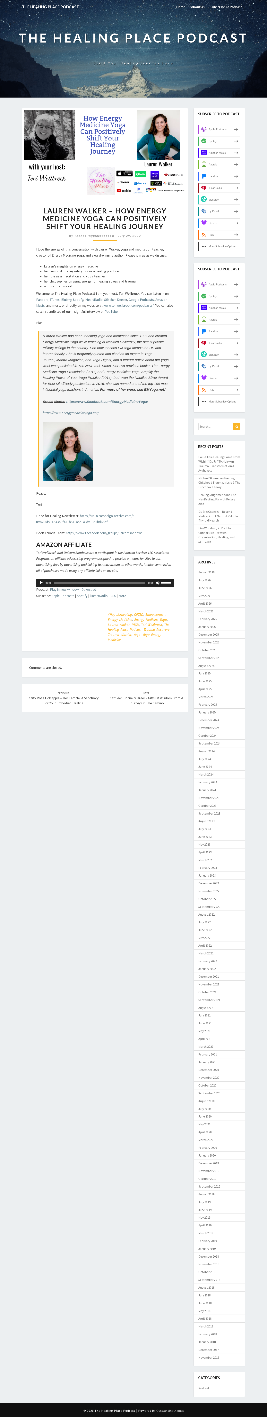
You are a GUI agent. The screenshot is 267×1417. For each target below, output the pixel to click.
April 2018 (205, 1318)
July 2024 (204, 759)
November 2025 (208, 642)
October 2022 (207, 899)
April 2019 (205, 1225)
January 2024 (207, 790)
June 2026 (205, 588)
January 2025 (207, 712)
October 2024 (207, 735)
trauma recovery (156, 629)
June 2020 (205, 1116)
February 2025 (207, 704)
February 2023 (207, 868)
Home (180, 7)
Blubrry (66, 299)
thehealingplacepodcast (94, 235)
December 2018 (208, 1256)
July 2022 (204, 922)
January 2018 (207, 1342)
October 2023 (207, 806)
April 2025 (205, 689)
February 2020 (207, 1148)
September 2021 (209, 1000)
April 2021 (205, 1039)
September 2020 (209, 1093)
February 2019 (207, 1241)
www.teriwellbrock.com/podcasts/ (128, 305)
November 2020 (208, 1077)
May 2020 (204, 1124)
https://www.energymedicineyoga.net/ (71, 412)
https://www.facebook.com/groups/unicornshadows (104, 533)
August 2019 (206, 1194)
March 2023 (205, 860)
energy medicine (120, 619)
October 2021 (207, 992)
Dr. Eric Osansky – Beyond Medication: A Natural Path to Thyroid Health (218, 516)
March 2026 (205, 611)
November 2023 (208, 798)
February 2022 (207, 961)
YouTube (111, 311)
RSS (113, 595)
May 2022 (204, 938)
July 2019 (204, 1202)
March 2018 (205, 1326)
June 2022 (205, 930)
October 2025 (207, 650)
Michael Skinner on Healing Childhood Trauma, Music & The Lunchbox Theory (219, 482)
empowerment (156, 614)
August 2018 (206, 1287)
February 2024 (207, 782)
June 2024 (205, 766)
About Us (198, 7)
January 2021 (207, 1062)
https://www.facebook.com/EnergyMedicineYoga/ (107, 402)
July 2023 (204, 829)
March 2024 (205, 774)
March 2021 (205, 1046)
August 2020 (206, 1101)
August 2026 (206, 572)
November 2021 (208, 984)
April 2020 (205, 1132)
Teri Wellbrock (151, 624)
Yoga (137, 634)
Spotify (78, 299)
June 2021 (205, 1023)
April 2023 (205, 852)
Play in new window (64, 589)
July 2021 (204, 1015)
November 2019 (208, 1171)
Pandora (42, 299)
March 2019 (205, 1233)
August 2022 (206, 914)
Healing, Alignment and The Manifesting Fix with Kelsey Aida (217, 499)
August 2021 (206, 1008)
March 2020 (205, 1140)
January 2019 (207, 1249)
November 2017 (208, 1357)
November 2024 (208, 728)
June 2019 (205, 1210)
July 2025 (204, 673)
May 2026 (204, 596)
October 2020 (207, 1085)
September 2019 (209, 1186)
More (122, 595)
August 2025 (206, 666)
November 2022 (208, 891)
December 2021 (208, 976)
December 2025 (208, 634)
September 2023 (209, 813)
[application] (105, 583)
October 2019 (207, 1179)
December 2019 (208, 1163)
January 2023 (207, 875)
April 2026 (205, 603)
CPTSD (138, 614)
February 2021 (207, 1054)
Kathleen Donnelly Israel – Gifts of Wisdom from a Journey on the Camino (146, 698)
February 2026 (207, 619)
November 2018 (208, 1264)
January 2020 (207, 1155)
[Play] (41, 583)
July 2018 (204, 1295)
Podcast (203, 1388)
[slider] (166, 582)
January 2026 (207, 627)
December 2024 (208, 720)
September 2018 (209, 1280)
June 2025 (205, 681)
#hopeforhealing (120, 614)
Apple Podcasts (63, 595)
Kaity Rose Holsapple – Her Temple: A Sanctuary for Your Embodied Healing (63, 698)
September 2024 (209, 743)
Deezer (122, 299)
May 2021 (204, 1031)
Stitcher (110, 299)
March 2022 (205, 953)
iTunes (55, 299)
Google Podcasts (141, 299)
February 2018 (207, 1334)
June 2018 (205, 1303)
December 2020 (208, 1070)
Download (88, 589)
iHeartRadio (94, 299)
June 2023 (205, 837)
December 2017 (208, 1350)
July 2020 (204, 1109)
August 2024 (206, 751)
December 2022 (208, 883)
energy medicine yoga (150, 619)
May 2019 (204, 1217)
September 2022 (209, 907)
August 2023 (206, 821)
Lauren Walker (119, 624)
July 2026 (204, 580)
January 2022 (207, 969)
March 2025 (205, 697)
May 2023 (204, 844)
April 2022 (205, 945)
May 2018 (204, 1311)
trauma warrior (119, 634)
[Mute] (158, 583)
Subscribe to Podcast (226, 7)
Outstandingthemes (170, 1411)
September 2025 (209, 658)
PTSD (135, 624)
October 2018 (207, 1272)
